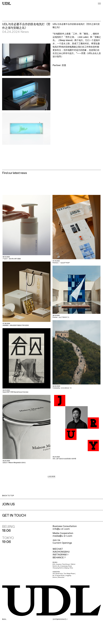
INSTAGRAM (60, 555)
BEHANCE (58, 557)
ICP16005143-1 (60, 619)
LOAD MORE (51, 476)
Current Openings (62, 543)
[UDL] (6, 3)
